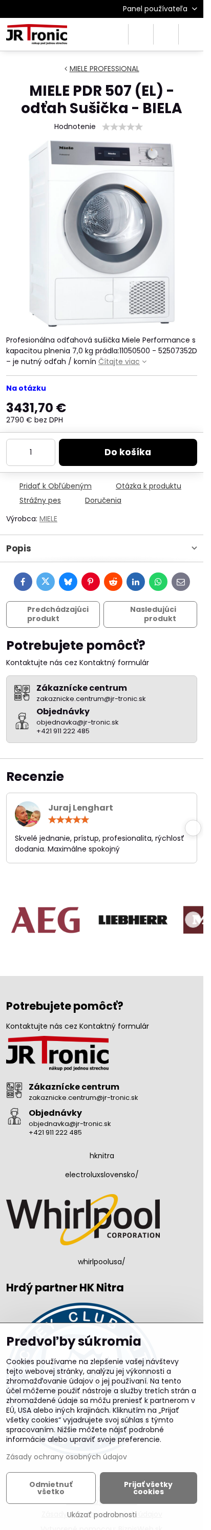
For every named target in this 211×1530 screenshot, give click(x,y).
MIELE (48, 519)
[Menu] (191, 34)
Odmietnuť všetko (50, 1488)
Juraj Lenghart (80, 808)
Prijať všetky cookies (148, 1488)
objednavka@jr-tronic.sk (70, 1124)
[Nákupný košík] (166, 34)
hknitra (102, 1156)
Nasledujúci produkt (153, 614)
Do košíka (127, 452)
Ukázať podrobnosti (102, 1515)
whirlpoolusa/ (101, 1262)
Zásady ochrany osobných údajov (66, 1457)
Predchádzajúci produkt (58, 614)
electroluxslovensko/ (102, 1175)
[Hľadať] (141, 34)
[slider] (122, 127)
